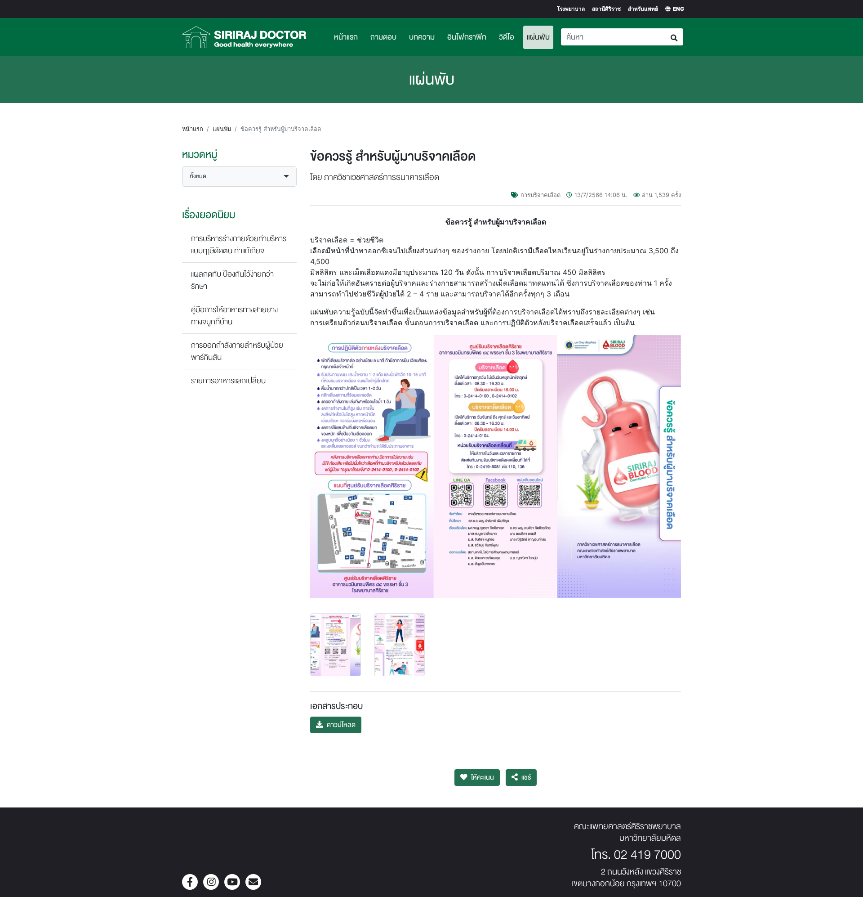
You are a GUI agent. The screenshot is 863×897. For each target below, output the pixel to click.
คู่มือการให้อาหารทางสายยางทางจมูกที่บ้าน (234, 315)
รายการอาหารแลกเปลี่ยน (228, 380)
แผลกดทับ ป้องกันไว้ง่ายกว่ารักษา (232, 280)
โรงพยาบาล (571, 8)
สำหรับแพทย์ (643, 8)
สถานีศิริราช (606, 8)
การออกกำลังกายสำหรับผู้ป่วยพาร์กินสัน (237, 351)
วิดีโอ (506, 37)
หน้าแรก (346, 37)
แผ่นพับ (540, 37)
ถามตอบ (383, 37)
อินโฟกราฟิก (466, 37)
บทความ (422, 37)
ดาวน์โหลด (341, 725)
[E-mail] (253, 883)
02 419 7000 (647, 855)
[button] (239, 176)
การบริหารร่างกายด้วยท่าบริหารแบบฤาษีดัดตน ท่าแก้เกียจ (238, 244)
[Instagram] (211, 883)
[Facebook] (190, 883)
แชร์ (526, 777)
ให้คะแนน (482, 777)
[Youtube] (232, 883)
